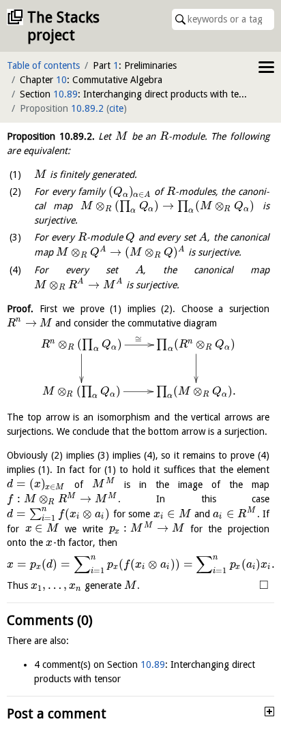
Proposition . (51, 136)
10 (61, 79)
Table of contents (43, 65)
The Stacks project (63, 26)
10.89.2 (87, 108)
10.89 (65, 94)
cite (116, 108)
